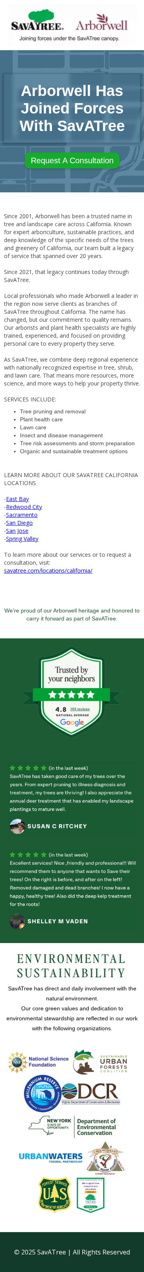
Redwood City (24, 507)
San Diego (19, 522)
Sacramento (22, 515)
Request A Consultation (72, 160)
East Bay (17, 499)
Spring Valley (22, 538)
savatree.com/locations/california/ (48, 570)
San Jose (17, 530)
